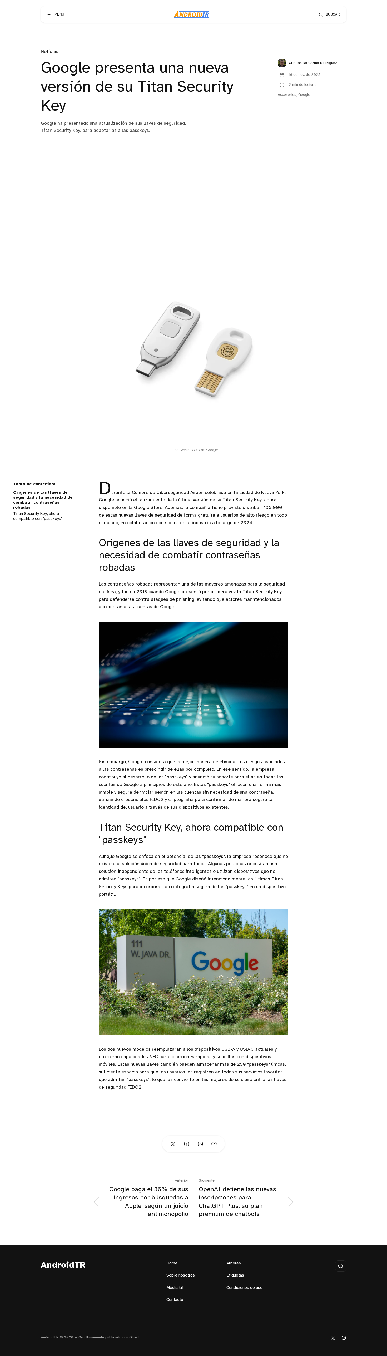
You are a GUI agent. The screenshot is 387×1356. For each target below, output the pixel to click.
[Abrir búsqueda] (340, 1266)
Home (171, 1263)
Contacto (174, 1300)
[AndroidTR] (191, 14)
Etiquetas (235, 1275)
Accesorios (287, 95)
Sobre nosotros (180, 1275)
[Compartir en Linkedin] (200, 1144)
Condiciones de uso (244, 1287)
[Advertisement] (193, 200)
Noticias (49, 51)
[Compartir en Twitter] (173, 1144)
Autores (233, 1263)
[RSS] (343, 1337)
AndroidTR (63, 1265)
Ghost (134, 1337)
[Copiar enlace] (214, 1144)
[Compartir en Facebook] (186, 1144)
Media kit (174, 1287)
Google (304, 95)
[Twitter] (332, 1337)
